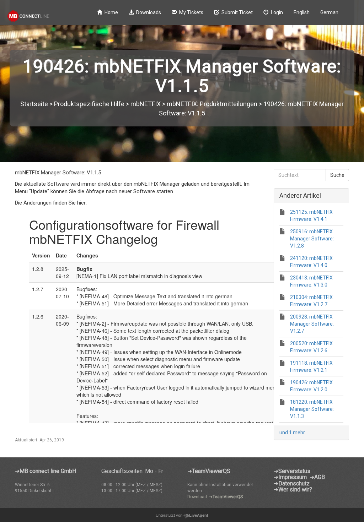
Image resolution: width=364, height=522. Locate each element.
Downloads (148, 12)
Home (111, 12)
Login (277, 12)
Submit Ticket (237, 12)
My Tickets (191, 12)
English (302, 12)
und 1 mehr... (293, 432)
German (329, 12)
